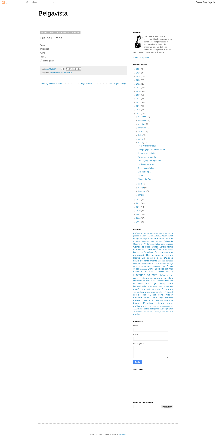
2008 (138, 218)
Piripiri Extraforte (166, 298)
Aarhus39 (157, 236)
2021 (138, 87)
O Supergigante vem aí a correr (151, 150)
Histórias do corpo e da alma (156, 278)
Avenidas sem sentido (152, 241)
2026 (138, 69)
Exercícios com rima (164, 269)
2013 (138, 200)
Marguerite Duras (145, 179)
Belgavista (53, 13)
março (141, 188)
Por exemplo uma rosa (162, 300)
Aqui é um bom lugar (153, 238)
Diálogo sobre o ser (152, 258)
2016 (138, 106)
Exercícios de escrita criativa (61, 73)
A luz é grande (164, 233)
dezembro (143, 117)
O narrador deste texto (153, 296)
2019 (138, 95)
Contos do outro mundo (145, 246)
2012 (138, 203)
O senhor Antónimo (146, 168)
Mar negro (151, 284)
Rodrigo (140, 309)
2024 (138, 76)
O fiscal (168, 292)
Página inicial (86, 84)
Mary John (166, 283)
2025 (138, 73)
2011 (138, 207)
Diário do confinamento (145, 260)
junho (141, 139)
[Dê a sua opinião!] (70, 69)
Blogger (122, 434)
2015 (138, 110)
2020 (138, 91)
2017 (138, 102)
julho (140, 135)
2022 (138, 84)
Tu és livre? (137, 311)
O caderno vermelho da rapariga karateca (153, 290)
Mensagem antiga (118, 84)
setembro (142, 128)
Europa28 (143, 269)
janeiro (141, 195)
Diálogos (168, 258)
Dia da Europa (144, 172)
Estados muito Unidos (157, 266)
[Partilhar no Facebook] (76, 69)
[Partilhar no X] (73, 69)
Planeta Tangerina (141, 300)
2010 (138, 211)
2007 (138, 222)
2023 (138, 80)
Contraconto (168, 249)
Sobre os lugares (151, 309)
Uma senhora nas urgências (154, 311)
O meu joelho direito (160, 295)
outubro (141, 124)
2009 (138, 214)
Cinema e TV (139, 244)
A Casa (136, 233)
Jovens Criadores (158, 281)
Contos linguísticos (154, 249)
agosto (141, 131)
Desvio (136, 258)
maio (140, 143)
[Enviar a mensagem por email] (67, 69)
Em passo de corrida (147, 157)
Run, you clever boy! (147, 146)
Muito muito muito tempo (158, 286)
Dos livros (154, 263)
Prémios (136, 303)
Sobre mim (138, 58)
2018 (138, 99)
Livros (146, 58)
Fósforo (169, 271)
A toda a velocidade (146, 153)
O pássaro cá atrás (146, 164)
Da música (149, 252)
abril (140, 184)
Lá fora (141, 176)
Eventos (151, 269)
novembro (143, 120)
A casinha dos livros (149, 233)
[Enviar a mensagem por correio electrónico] (62, 69)
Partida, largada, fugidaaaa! (150, 161)
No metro (156, 289)
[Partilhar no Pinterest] (79, 69)
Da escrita (138, 252)
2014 (138, 113)
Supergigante (166, 308)
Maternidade (139, 286)
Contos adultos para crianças (159, 244)
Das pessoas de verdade (159, 255)
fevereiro (142, 191)
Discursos (145, 263)
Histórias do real (141, 280)
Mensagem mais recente (51, 84)
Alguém (164, 236)
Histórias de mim (145, 275)
